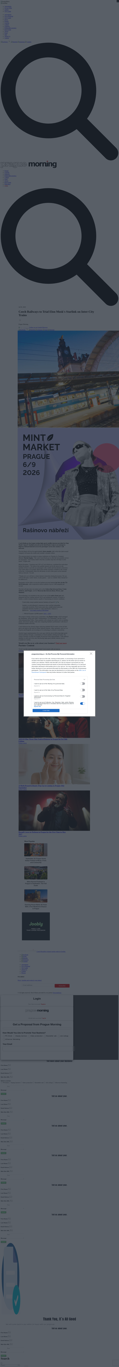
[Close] (91, 654)
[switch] (82, 683)
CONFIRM (46, 710)
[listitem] (59, 679)
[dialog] (59, 683)
